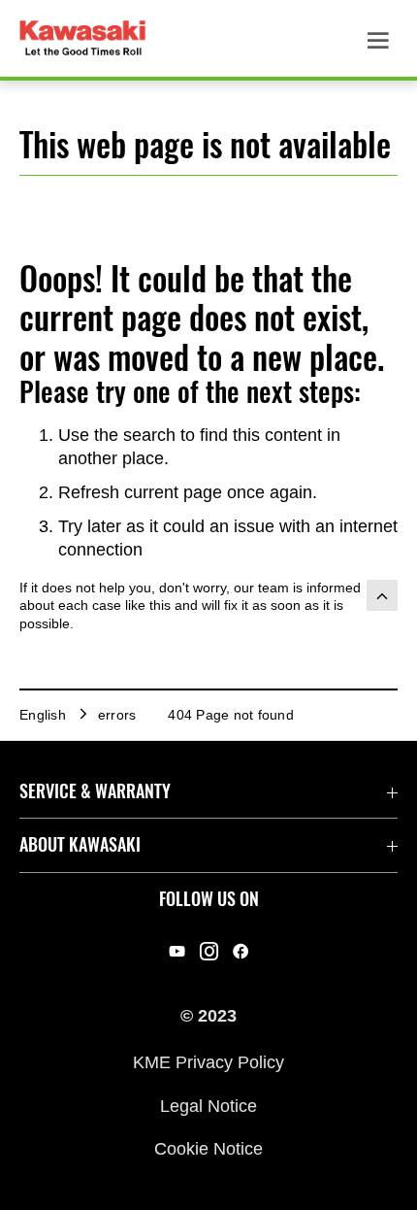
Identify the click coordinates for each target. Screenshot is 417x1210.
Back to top (382, 595)
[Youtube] (177, 951)
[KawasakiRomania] (209, 951)
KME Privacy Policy (208, 1062)
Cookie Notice (208, 1149)
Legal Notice (208, 1105)
